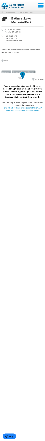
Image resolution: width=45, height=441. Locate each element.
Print (6, 60)
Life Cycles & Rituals (26, 12)
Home (2, 12)
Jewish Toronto (11, 12)
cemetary (6, 72)
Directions (39, 79)
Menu (41, 5)
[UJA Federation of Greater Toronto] (13, 6)
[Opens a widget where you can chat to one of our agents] (9, 437)
